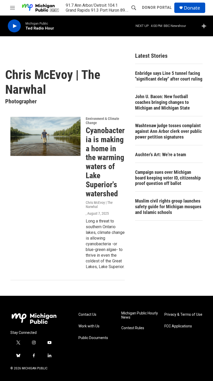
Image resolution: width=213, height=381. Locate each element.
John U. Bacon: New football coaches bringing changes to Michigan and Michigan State (162, 102)
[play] (14, 26)
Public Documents (93, 338)
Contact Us (87, 315)
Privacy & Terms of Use (183, 315)
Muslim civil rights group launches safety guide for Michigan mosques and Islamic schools (168, 206)
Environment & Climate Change (102, 121)
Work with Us (88, 326)
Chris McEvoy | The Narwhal (99, 204)
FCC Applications (178, 326)
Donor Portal (157, 7)
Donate (192, 8)
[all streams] (205, 26)
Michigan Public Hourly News (139, 315)
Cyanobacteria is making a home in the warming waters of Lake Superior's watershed (105, 162)
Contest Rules (132, 328)
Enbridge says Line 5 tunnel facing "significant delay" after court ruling (168, 76)
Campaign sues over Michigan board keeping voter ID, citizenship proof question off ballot (168, 177)
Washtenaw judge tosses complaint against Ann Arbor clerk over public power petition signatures (168, 131)
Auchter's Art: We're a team (160, 154)
